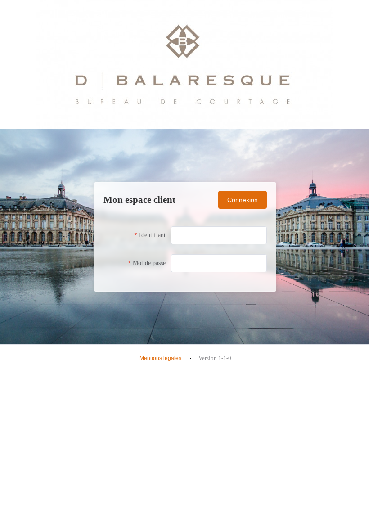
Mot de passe (149, 263)
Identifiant (152, 235)
